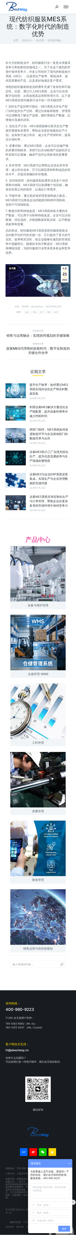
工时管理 (38, 742)
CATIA (26, 1222)
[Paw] (52, 1152)
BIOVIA (20, 1226)
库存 (35, 312)
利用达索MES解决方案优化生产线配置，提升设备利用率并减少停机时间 (49, 411)
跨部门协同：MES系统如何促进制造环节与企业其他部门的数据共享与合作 (49, 434)
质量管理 (38, 811)
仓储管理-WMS (38, 674)
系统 (49, 312)
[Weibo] (33, 1152)
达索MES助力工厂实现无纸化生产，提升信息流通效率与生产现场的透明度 (49, 456)
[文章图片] (16, 390)
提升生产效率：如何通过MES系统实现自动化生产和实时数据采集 (49, 389)
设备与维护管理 (38, 605)
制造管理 (38, 880)
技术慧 (12, 268)
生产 (42, 312)
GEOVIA (10, 1226)
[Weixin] (43, 1152)
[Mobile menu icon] (66, 7)
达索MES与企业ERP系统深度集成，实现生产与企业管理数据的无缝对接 (49, 478)
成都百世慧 (15, 1222)
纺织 (56, 312)
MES (27, 312)
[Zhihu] (24, 1152)
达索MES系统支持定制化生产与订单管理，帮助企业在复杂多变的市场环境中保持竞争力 (49, 501)
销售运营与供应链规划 (38, 948)
